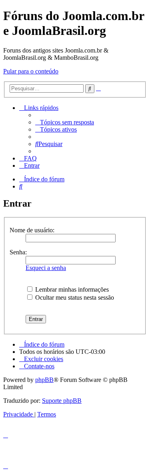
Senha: (18, 252)
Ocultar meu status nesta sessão (74, 297)
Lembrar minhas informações (71, 289)
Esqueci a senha (46, 267)
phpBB (44, 379)
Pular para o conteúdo (30, 71)
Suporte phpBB (62, 400)
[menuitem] (64, 122)
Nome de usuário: (32, 230)
